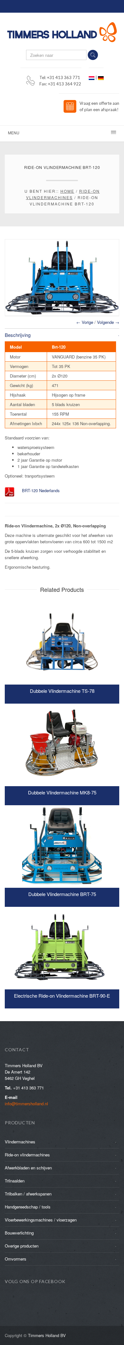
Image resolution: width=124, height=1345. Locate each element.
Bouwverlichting (19, 1233)
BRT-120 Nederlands (41, 490)
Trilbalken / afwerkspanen (28, 1194)
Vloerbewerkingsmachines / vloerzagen (41, 1220)
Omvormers (15, 1259)
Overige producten (21, 1246)
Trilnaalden (14, 1181)
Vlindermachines (20, 1142)
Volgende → (108, 322)
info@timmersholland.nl (26, 1104)
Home (67, 191)
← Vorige (84, 322)
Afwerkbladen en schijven (28, 1168)
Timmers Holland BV (47, 1335)
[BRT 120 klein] (62, 277)
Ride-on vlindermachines (27, 1155)
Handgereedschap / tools (28, 1207)
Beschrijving (18, 334)
